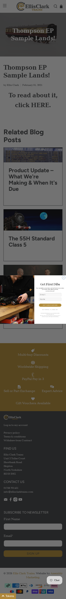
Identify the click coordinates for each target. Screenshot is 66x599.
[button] (8, 596)
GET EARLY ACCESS (50, 305)
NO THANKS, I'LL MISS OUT (50, 309)
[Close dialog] (63, 277)
